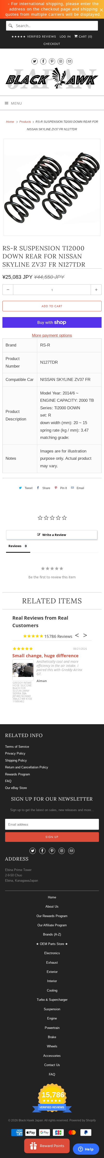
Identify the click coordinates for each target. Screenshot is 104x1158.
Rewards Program (17, 774)
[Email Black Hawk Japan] (69, 61)
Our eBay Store (16, 788)
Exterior (52, 972)
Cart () (85, 36)
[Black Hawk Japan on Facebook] (43, 61)
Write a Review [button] (54, 535)
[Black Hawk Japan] (52, 79)
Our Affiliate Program (52, 925)
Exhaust (52, 962)
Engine (52, 1018)
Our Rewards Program (52, 916)
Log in (65, 36)
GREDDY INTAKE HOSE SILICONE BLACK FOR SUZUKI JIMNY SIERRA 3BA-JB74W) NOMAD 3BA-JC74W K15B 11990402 (22, 691)
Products (25, 121)
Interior (52, 981)
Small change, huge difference (45, 655)
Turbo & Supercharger (52, 1000)
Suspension (52, 1009)
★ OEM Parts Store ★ (52, 944)
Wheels (52, 1046)
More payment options (52, 335)
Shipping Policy (16, 760)
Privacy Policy (15, 753)
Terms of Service (17, 746)
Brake (52, 1037)
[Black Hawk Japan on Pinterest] (52, 61)
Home (52, 897)
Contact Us (52, 1065)
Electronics (52, 953)
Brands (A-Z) (52, 934)
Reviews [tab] (14, 546)
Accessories (52, 1056)
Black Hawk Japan (31, 1120)
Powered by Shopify (82, 1120)
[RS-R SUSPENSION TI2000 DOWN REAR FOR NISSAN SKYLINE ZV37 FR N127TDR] (52, 187)
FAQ (8, 781)
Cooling (52, 990)
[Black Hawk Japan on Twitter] (34, 61)
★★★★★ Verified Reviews (33, 36)
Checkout (52, 44)
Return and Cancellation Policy (26, 767)
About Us (52, 906)
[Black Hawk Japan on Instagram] (61, 61)
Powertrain (52, 1028)
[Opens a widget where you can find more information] (86, 1149)
